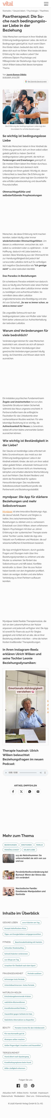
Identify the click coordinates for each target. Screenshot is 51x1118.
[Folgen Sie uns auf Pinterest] (32, 1085)
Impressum (43, 1093)
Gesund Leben (10, 922)
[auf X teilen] (21, 791)
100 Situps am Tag (11, 960)
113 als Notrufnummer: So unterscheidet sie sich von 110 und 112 (31, 858)
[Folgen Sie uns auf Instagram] (25, 1085)
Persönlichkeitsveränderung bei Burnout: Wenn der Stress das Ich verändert (32, 875)
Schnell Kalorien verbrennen (16, 954)
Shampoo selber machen (14, 1039)
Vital (8, 3)
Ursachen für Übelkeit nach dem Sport (19, 965)
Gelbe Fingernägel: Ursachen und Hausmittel (22, 1045)
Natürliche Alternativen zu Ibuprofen (19, 1020)
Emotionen (26, 845)
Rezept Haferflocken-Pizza (15, 928)
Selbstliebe (29, 850)
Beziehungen (10, 845)
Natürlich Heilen (12, 992)
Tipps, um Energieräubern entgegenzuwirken (22, 934)
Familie (39, 845)
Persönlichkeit (11, 850)
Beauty (6, 1028)
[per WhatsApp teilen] (30, 791)
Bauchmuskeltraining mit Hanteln (28, 942)
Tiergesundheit (11, 1053)
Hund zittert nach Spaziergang (16, 1057)
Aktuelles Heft (9, 1093)
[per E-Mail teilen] (38, 791)
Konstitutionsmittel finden (15, 1008)
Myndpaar (8, 511)
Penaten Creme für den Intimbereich (29, 1028)
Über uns (30, 1096)
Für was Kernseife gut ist (14, 1033)
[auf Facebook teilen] (13, 791)
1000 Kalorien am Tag (30, 922)
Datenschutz (7, 1096)
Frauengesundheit (13, 973)
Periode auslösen (34, 973)
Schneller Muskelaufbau (14, 948)
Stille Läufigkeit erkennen (14, 1068)
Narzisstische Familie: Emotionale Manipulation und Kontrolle (31, 891)
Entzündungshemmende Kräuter (17, 996)
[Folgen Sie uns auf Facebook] (18, 1085)
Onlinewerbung (43, 1096)
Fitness (7, 942)
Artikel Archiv (23, 1093)
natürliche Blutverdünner (14, 1002)
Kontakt (33, 1093)
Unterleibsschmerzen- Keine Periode (19, 985)
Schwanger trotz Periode (14, 979)
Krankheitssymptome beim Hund (17, 1062)
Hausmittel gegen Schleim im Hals (18, 1014)
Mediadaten (19, 1096)
